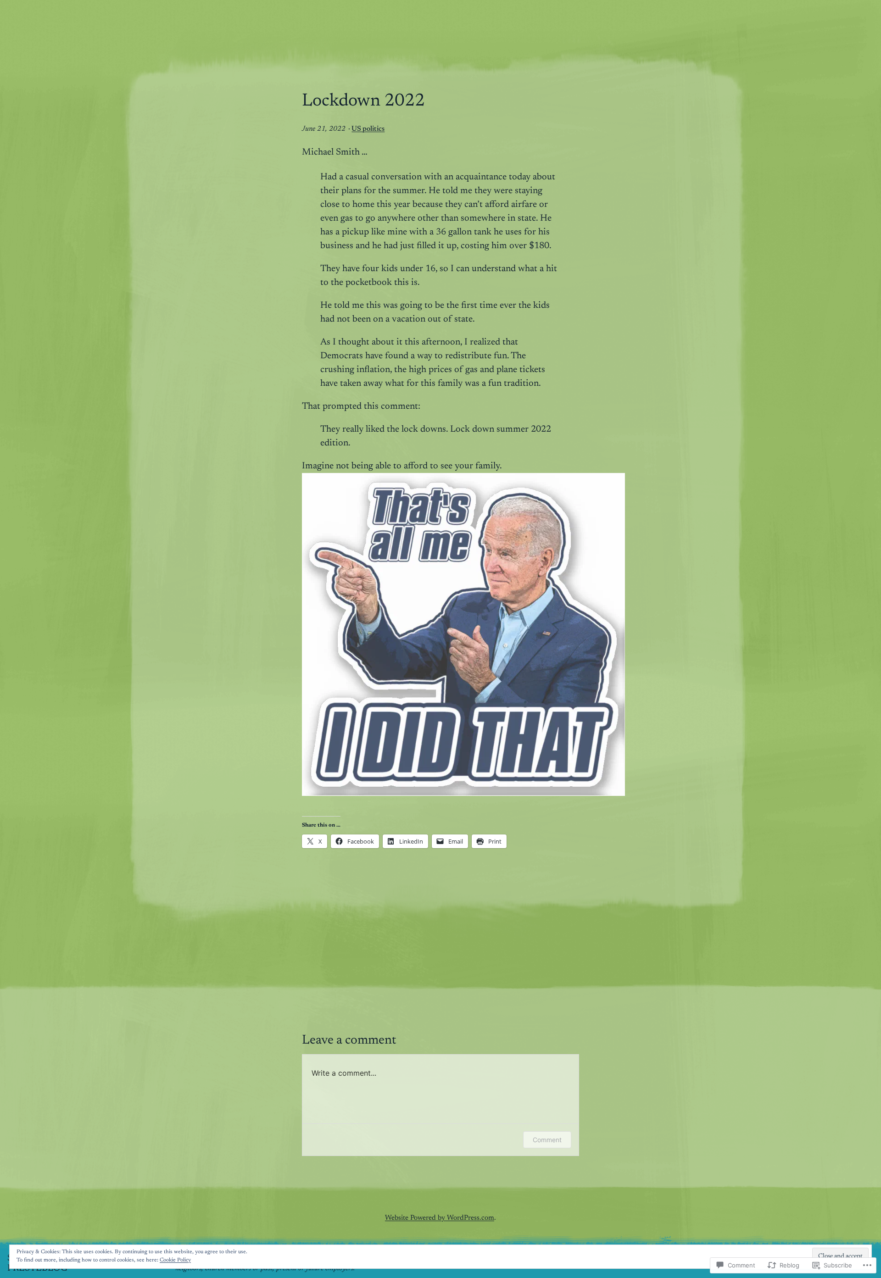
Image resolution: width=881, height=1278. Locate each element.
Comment (547, 1140)
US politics (368, 129)
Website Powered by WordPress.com (439, 1218)
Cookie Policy (175, 1260)
